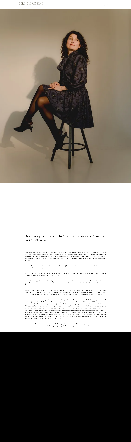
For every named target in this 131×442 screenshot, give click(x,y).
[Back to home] (31, 4)
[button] (112, 4)
